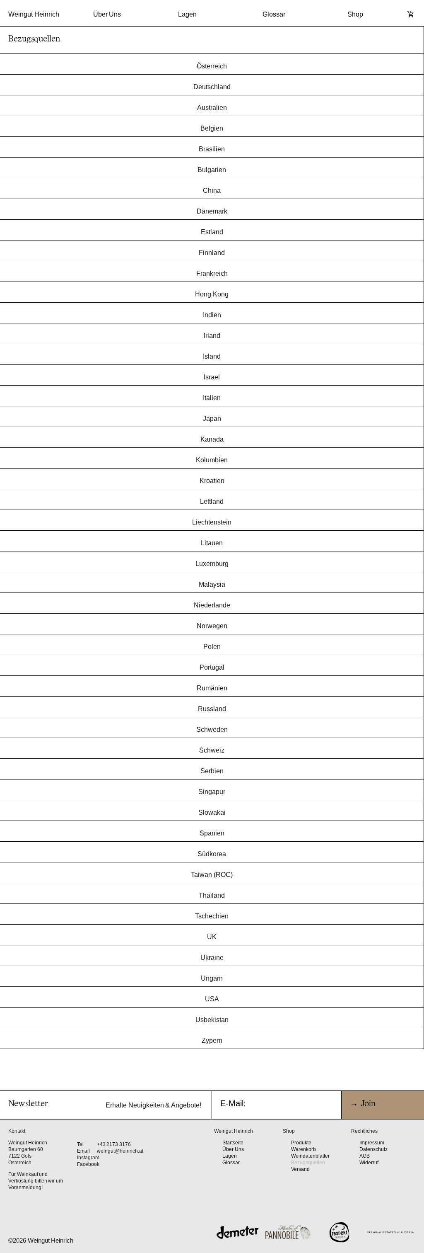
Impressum (371, 1143)
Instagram (88, 1158)
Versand (300, 1169)
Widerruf (368, 1163)
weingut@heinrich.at (120, 1151)
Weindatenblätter (310, 1156)
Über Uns (107, 14)
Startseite (232, 1143)
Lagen (187, 14)
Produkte (301, 1143)
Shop (355, 14)
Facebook (88, 1164)
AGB (364, 1156)
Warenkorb (303, 1149)
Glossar (274, 14)
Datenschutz (373, 1149)
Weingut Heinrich (33, 14)
